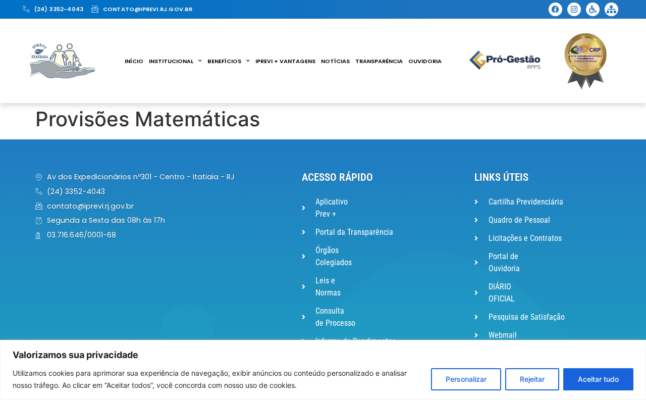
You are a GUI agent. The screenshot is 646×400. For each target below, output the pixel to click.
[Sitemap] (611, 9)
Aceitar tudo (598, 379)
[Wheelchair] (593, 9)
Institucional (171, 61)
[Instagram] (574, 9)
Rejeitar (532, 379)
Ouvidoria (425, 61)
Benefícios (224, 61)
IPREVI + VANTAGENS (285, 61)
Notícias (335, 61)
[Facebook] (555, 9)
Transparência (379, 61)
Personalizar (466, 379)
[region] (323, 370)
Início (134, 61)
